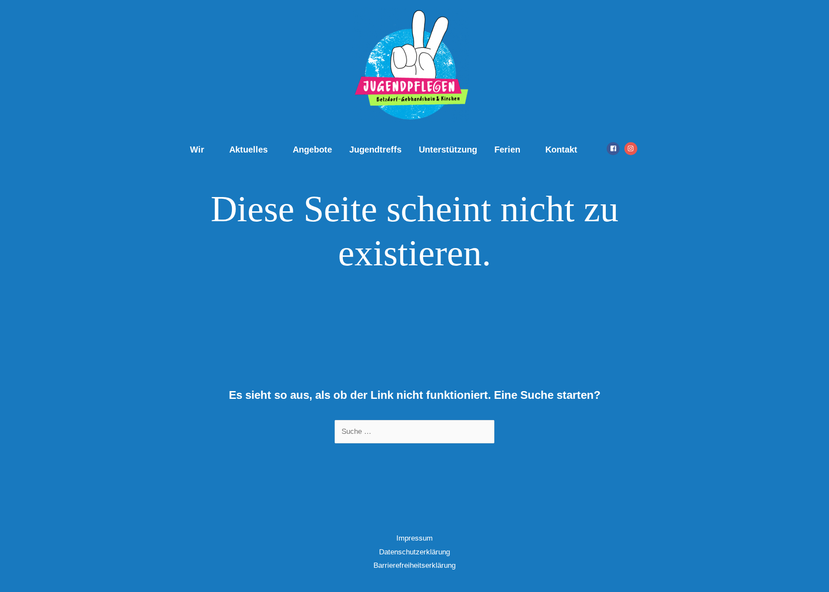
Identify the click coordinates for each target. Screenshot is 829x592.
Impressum (414, 538)
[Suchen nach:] (414, 431)
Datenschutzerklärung (414, 552)
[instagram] (631, 148)
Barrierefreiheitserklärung (414, 565)
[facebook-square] (614, 148)
